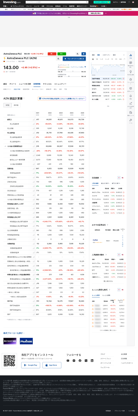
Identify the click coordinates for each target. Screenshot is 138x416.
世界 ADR (57, 9)
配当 (55, 89)
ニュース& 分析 (25, 84)
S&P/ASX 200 (96, 96)
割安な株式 (116, 9)
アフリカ (108, 9)
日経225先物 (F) (97, 82)
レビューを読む (122, 241)
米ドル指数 (95, 99)
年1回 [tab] (7, 105)
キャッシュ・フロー (38, 89)
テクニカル (47, 84)
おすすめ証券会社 (99, 225)
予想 (65, 89)
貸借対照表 (26, 89)
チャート (12, 84)
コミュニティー (60, 84)
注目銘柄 (95, 178)
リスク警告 (131, 411)
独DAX (94, 92)
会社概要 (124, 354)
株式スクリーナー (82, 6)
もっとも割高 (106, 295)
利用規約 (108, 411)
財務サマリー (7, 89)
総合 (5, 84)
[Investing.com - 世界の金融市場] (11, 2)
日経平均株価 (96, 78)
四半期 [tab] (16, 105)
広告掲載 (124, 358)
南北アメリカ (74, 9)
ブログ (102, 354)
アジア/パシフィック (98, 9)
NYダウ (94, 89)
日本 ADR (65, 9)
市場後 (51, 9)
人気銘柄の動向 (98, 255)
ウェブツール (105, 367)
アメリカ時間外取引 (41, 9)
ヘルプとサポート (127, 363)
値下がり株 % (116, 183)
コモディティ (106, 55)
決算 (60, 89)
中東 (89, 9)
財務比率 (48, 89)
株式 (6, 9)
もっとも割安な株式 (99, 290)
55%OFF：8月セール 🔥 (102, 2)
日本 (24, 9)
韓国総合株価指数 (97, 85)
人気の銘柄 (95, 183)
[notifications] (129, 2)
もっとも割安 (96, 295)
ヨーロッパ (82, 9)
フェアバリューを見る (77, 67)
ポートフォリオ (105, 363)
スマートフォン (105, 358)
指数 (98, 55)
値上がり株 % (105, 183)
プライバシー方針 (119, 411)
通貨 (93, 55)
